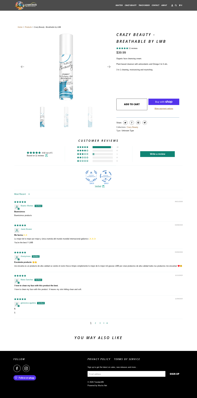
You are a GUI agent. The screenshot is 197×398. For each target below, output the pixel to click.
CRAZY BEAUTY (130, 5)
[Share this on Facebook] (131, 122)
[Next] (109, 67)
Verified (98, 186)
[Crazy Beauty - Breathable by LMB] (65, 67)
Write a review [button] (157, 154)
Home (20, 27)
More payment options (164, 108)
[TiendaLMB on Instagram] (27, 368)
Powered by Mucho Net (97, 385)
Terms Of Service (127, 359)
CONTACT (155, 5)
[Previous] (22, 67)
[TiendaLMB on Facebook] (17, 368)
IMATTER (119, 5)
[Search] (176, 5)
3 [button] (100, 323)
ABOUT (164, 5)
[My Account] (172, 5)
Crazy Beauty (132, 127)
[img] (20, 202)
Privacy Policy (99, 359)
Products (28, 27)
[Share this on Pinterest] (137, 122)
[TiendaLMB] (26, 5)
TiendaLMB (99, 382)
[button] (122, 48)
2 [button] (95, 323)
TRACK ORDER (144, 5)
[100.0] (91, 176)
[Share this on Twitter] (124, 122)
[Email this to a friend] (144, 122)
